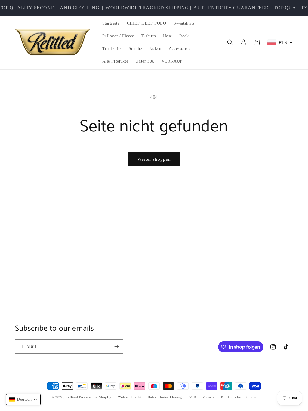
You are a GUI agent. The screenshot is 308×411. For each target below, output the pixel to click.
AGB (192, 397)
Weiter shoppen (154, 159)
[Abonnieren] (116, 346)
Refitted (72, 397)
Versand (208, 397)
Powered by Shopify (95, 397)
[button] (230, 42)
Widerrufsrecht (130, 397)
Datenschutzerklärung (165, 397)
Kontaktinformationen (238, 397)
